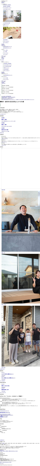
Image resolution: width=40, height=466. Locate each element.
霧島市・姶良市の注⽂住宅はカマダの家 (5, 462)
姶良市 (3, 443)
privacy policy (2, 463)
